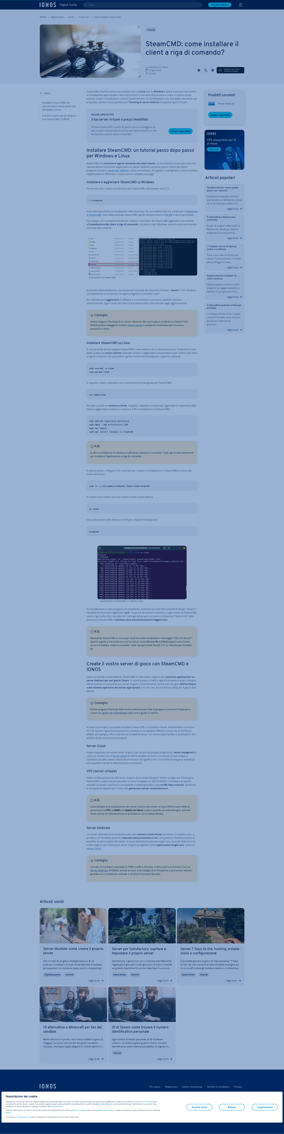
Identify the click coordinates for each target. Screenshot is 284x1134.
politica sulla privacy (105, 1110)
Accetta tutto (148, 1102)
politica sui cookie (78, 1110)
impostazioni (57, 1106)
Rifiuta (8, 1112)
